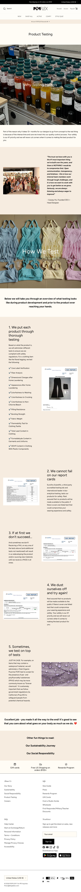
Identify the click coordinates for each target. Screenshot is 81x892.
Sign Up (48, 841)
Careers (7, 801)
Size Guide (47, 786)
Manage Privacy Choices (14, 843)
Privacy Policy (9, 839)
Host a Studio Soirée (51, 801)
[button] (40, 22)
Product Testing (10, 797)
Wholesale (47, 805)
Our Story (8, 786)
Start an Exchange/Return (14, 828)
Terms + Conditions (12, 835)
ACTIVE (39, 16)
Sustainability (9, 790)
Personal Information (12, 832)
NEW (19, 16)
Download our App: (50, 851)
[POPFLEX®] (40, 8)
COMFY (48, 16)
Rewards (59, 9)
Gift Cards (47, 797)
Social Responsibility (12, 793)
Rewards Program (50, 793)
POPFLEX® (13, 884)
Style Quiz (59, 16)
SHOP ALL (29, 16)
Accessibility (9, 847)
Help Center (9, 824)
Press (45, 790)
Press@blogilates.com (11, 886)
